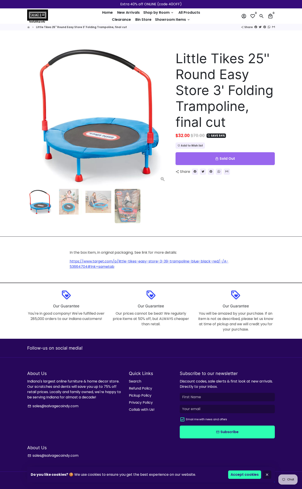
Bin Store (143, 19)
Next (163, 114)
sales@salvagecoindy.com (53, 406)
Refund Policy (140, 388)
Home (107, 12)
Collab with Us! (142, 409)
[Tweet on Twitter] (260, 27)
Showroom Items (172, 19)
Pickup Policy (140, 395)
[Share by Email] (273, 27)
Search (135, 381)
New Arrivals (128, 12)
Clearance (121, 19)
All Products (189, 12)
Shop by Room (158, 12)
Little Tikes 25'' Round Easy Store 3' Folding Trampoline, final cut (81, 27)
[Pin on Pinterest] (264, 27)
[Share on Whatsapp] (269, 27)
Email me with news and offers (206, 419)
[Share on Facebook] (255, 27)
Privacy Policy (141, 402)
